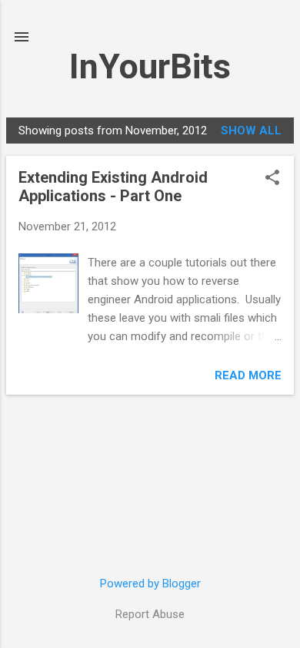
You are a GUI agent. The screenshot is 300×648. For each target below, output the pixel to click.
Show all (251, 130)
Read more (248, 375)
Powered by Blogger (150, 583)
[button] (272, 179)
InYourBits (150, 66)
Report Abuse (150, 614)
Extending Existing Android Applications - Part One (113, 186)
